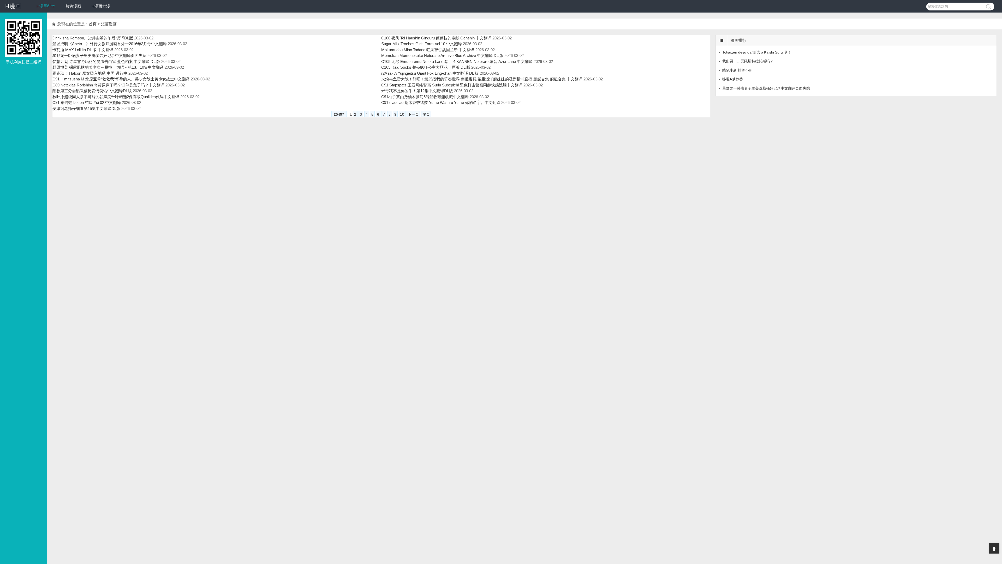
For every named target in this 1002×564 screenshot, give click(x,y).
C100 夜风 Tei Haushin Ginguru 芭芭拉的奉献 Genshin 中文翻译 (436, 38)
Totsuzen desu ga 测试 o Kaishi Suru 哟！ (756, 52)
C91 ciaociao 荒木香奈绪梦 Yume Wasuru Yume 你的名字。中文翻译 (440, 102)
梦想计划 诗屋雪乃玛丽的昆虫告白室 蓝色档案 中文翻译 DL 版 (106, 61)
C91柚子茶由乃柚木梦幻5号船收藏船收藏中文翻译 (425, 97)
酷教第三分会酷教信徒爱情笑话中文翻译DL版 (92, 91)
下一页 (413, 114)
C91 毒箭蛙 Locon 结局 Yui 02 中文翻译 (86, 102)
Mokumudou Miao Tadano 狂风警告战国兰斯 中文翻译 (427, 50)
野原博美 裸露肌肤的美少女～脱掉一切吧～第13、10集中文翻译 (108, 67)
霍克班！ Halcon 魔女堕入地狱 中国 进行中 (89, 73)
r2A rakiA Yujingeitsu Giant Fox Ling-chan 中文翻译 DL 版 (430, 73)
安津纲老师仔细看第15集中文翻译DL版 (86, 108)
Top (994, 548)
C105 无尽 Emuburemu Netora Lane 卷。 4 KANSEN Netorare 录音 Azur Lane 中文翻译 (457, 61)
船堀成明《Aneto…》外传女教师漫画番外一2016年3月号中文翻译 (109, 44)
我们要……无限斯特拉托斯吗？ (747, 61)
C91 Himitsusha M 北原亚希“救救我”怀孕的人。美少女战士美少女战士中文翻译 (121, 79)
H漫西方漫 (101, 6)
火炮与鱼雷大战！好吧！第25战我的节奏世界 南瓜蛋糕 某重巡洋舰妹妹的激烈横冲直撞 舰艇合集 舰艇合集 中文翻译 (481, 79)
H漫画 (13, 6)
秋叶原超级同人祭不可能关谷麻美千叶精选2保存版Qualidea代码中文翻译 (115, 97)
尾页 (426, 114)
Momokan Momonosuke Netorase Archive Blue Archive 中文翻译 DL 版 (442, 55)
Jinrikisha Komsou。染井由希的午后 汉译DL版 (92, 38)
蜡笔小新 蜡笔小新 (737, 70)
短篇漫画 (73, 6)
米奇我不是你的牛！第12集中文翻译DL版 (417, 91)
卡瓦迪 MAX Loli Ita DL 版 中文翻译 (82, 50)
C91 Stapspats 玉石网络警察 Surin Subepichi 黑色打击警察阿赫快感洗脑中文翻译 (451, 85)
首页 (93, 24)
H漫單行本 (46, 6)
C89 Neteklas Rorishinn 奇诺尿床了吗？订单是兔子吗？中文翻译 (108, 85)
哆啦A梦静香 (732, 79)
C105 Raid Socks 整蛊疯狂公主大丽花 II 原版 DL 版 (425, 67)
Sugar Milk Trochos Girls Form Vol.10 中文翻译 (421, 44)
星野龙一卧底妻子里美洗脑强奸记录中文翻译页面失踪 (99, 55)
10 (402, 114)
